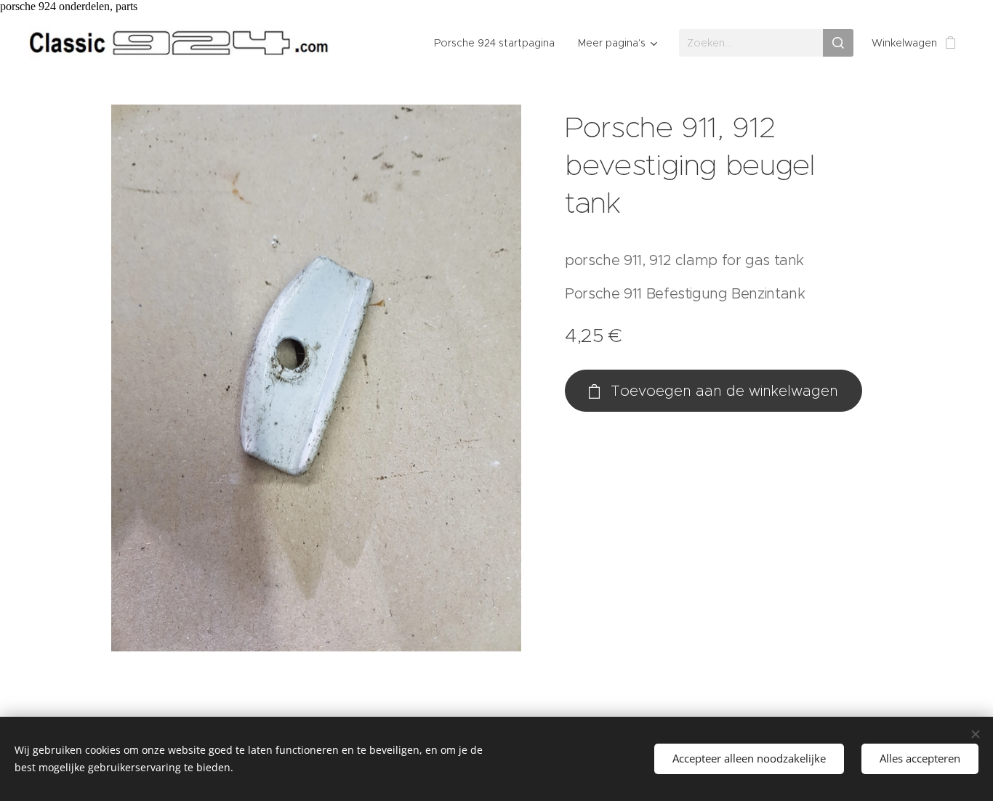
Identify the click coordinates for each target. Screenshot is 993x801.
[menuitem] (498, 43)
